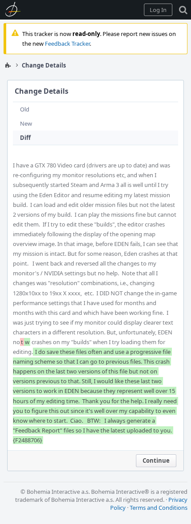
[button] (158, 10)
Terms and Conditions (158, 508)
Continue (156, 460)
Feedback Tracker (67, 44)
